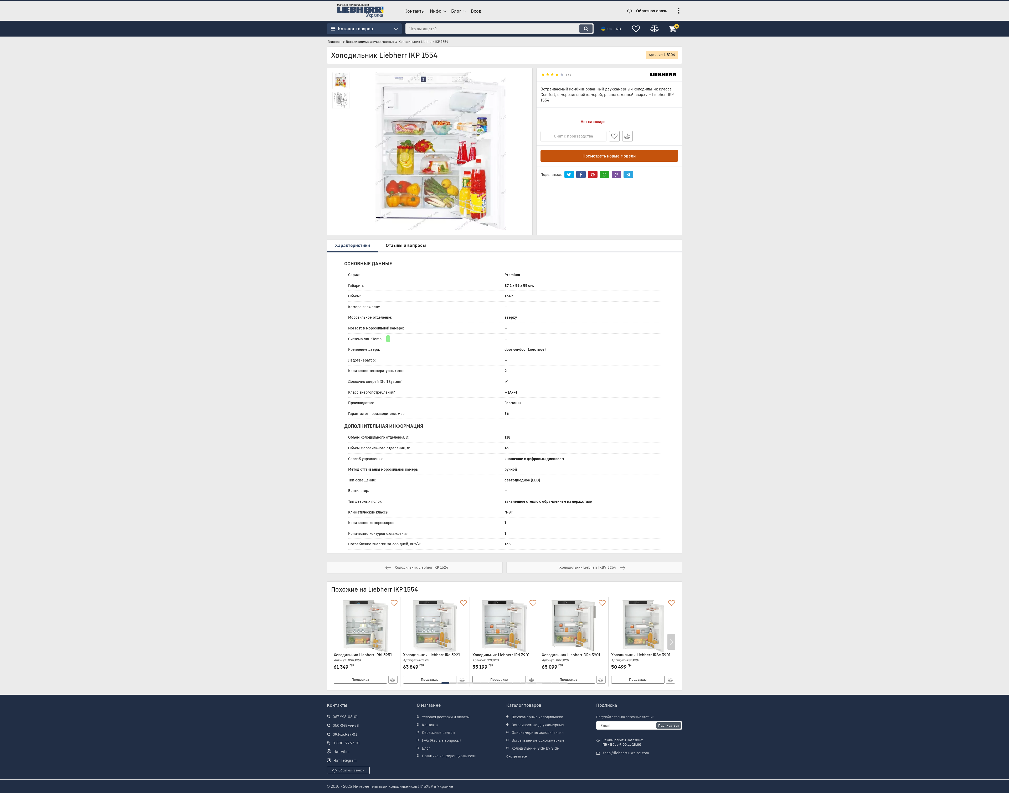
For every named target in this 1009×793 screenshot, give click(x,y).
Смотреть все (516, 756)
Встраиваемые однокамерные (538, 740)
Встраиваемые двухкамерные (538, 725)
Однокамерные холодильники (538, 732)
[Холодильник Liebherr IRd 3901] (504, 626)
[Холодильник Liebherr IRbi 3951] (366, 626)
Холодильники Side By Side (535, 748)
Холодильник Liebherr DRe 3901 (571, 657)
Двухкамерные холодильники (537, 717)
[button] (445, 683)
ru (618, 29)
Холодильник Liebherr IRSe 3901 (641, 657)
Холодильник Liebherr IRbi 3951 (363, 657)
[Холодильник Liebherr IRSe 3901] (643, 626)
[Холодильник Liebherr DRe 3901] (574, 626)
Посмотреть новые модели (609, 156)
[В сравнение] (627, 136)
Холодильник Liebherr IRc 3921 (431, 657)
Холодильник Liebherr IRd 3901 (501, 657)
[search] (586, 28)
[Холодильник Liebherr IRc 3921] (435, 626)
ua (609, 29)
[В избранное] (614, 136)
